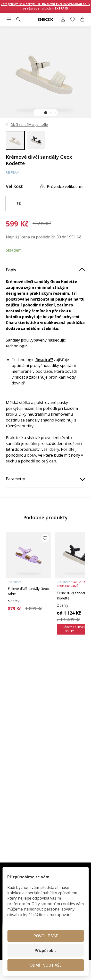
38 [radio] (19, 203)
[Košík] (82, 19)
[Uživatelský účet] (63, 19)
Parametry (15, 478)
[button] (45, 112)
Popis (11, 270)
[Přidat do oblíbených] (45, 538)
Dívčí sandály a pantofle (29, 124)
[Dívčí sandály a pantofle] (7, 124)
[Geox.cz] (45, 19)
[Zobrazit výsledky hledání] (18, 19)
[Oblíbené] (72, 19)
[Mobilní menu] (9, 19)
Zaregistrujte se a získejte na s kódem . (45, 6)
